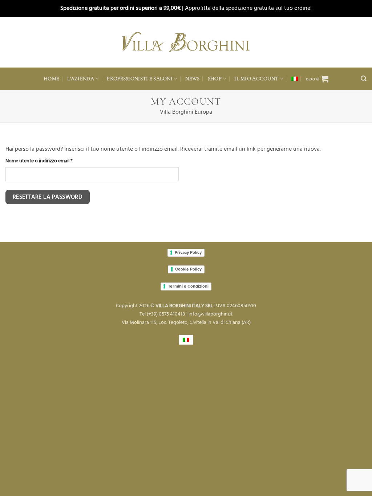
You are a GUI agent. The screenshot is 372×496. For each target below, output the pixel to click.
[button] (317, 79)
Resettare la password (48, 197)
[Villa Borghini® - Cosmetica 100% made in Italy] (186, 42)
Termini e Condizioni (188, 286)
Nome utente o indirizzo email (48, 160)
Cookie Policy (188, 269)
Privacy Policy (188, 252)
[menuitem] (294, 79)
